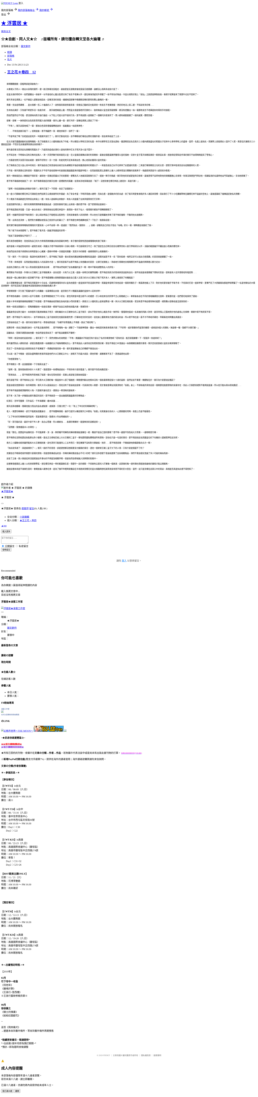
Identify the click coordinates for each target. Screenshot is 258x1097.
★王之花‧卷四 (28, 520)
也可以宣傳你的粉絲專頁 (10, 715)
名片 (9, 59)
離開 (17, 1091)
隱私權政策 (146, 1055)
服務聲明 (157, 1055)
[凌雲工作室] (2, 711)
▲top (4, 525)
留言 (31, 508)
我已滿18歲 (7, 1091)
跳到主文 (6, 31)
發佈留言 (6, 550)
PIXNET (106, 1055)
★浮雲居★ (7, 491)
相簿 (9, 52)
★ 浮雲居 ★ (14, 23)
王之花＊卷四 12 (21, 72)
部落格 (10, 56)
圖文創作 (25, 46)
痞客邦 (25, 508)
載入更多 (6, 531)
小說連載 (24, 517)
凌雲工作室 (5, 709)
